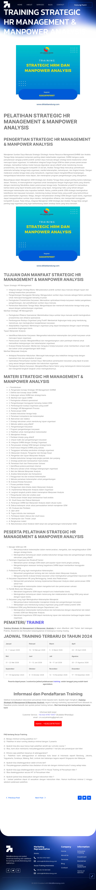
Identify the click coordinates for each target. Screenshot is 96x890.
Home (20, 4)
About (29, 4)
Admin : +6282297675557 (48, 723)
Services (40, 4)
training (57, 681)
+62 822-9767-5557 (47, 715)
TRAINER (35, 622)
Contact (60, 4)
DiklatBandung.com (56, 883)
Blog (50, 4)
